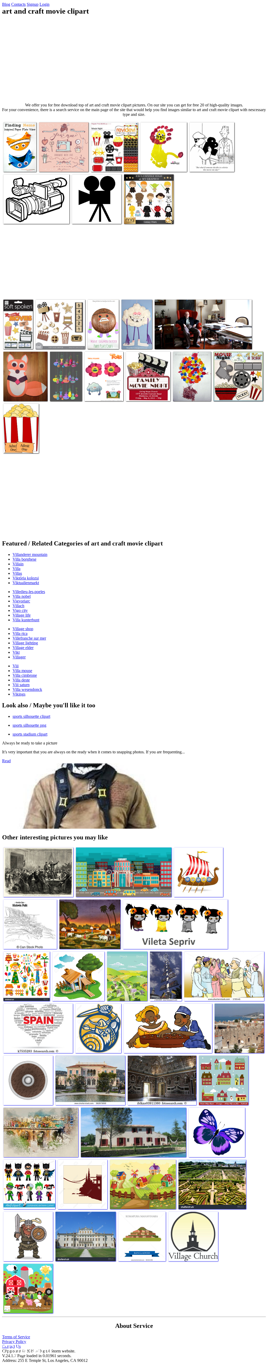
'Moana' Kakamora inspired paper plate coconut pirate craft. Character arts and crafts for (103, 331)
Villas (17, 573)
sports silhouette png (29, 725)
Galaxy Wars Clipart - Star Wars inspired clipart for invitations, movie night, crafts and (148, 210)
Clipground (26, 1349)
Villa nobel (22, 596)
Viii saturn (21, 684)
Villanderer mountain (30, 554)
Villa (16, 568)
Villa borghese (24, 559)
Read (6, 761)
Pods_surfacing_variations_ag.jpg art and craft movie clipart (76, 390)
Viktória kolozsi (26, 578)
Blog (6, 4)
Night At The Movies (14, 340)
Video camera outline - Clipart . (28, 217)
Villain (18, 564)
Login (44, 4)
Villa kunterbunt (26, 620)
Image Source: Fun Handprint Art (156, 162)
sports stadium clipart (30, 734)
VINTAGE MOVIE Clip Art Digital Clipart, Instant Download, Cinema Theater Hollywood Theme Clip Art (58, 335)
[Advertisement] (134, 59)
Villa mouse (22, 670)
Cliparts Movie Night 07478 (113, 165)
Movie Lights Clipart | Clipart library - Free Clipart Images (95, 215)
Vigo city (20, 610)
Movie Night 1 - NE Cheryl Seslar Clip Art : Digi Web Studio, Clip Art (235, 390)
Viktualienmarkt (26, 583)
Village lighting (25, 643)
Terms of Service (16, 1337)
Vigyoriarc (21, 601)
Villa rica (20, 633)
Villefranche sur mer (29, 638)
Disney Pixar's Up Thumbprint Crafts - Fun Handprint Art (189, 390)
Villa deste (21, 680)
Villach (18, 606)
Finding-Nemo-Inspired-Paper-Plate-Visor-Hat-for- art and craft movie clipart (20, 156)
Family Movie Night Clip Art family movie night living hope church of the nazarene (146, 387)
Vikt (16, 652)
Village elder (23, 647)
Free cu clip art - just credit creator (20, 444)
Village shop (23, 629)
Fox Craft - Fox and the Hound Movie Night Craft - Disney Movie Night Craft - (25, 390)
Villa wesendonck (27, 689)
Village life (22, 615)
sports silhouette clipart (31, 716)
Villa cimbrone (25, 675)
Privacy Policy (14, 1341)
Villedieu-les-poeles (29, 591)
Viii (16, 666)
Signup (32, 4)
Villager (19, 657)
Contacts (18, 4)
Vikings (19, 694)
